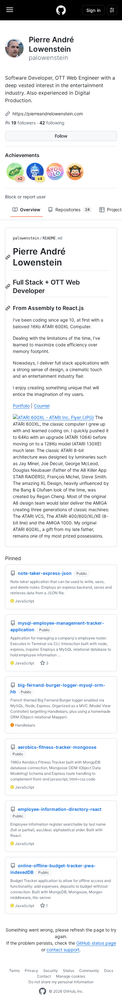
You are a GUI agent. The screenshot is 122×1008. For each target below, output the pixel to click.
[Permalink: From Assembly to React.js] (8, 308)
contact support (63, 949)
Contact (44, 976)
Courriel (41, 405)
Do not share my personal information (61, 981)
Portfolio (21, 405)
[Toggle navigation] (9, 9)
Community (89, 970)
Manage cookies (70, 976)
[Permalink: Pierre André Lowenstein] (8, 257)
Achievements (22, 155)
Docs (108, 970)
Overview (30, 209)
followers (24, 122)
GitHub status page (96, 943)
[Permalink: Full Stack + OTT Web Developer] (8, 286)
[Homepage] (61, 10)
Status (68, 970)
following (51, 122)
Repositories (72, 209)
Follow (61, 136)
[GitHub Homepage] (42, 991)
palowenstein (26, 238)
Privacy (31, 970)
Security (50, 970)
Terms (14, 970)
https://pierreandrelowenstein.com (48, 113)
